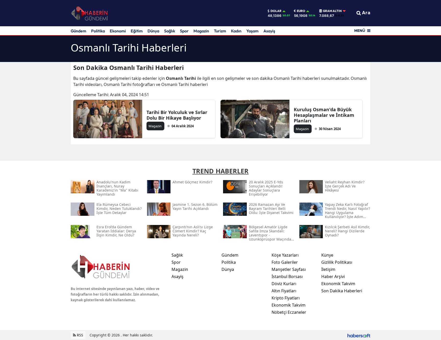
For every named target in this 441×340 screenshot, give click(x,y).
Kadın (236, 30)
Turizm (220, 30)
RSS (79, 335)
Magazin (201, 30)
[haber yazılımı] (358, 335)
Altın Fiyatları (284, 291)
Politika (98, 30)
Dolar (276, 10)
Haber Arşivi (333, 276)
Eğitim (137, 30)
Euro (301, 10)
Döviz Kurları (284, 283)
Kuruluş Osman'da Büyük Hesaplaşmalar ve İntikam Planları (324, 115)
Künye (327, 255)
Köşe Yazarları (285, 255)
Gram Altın (332, 10)
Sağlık (169, 30)
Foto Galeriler (285, 262)
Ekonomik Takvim (288, 305)
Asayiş (269, 30)
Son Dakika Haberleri (341, 291)
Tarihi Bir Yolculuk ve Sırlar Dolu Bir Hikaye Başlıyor (176, 115)
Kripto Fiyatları (286, 298)
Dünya (153, 30)
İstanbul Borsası (287, 276)
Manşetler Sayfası (289, 269)
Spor (184, 30)
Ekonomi (118, 30)
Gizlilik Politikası (336, 262)
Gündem (78, 30)
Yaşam (252, 30)
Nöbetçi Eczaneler (289, 312)
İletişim (328, 269)
